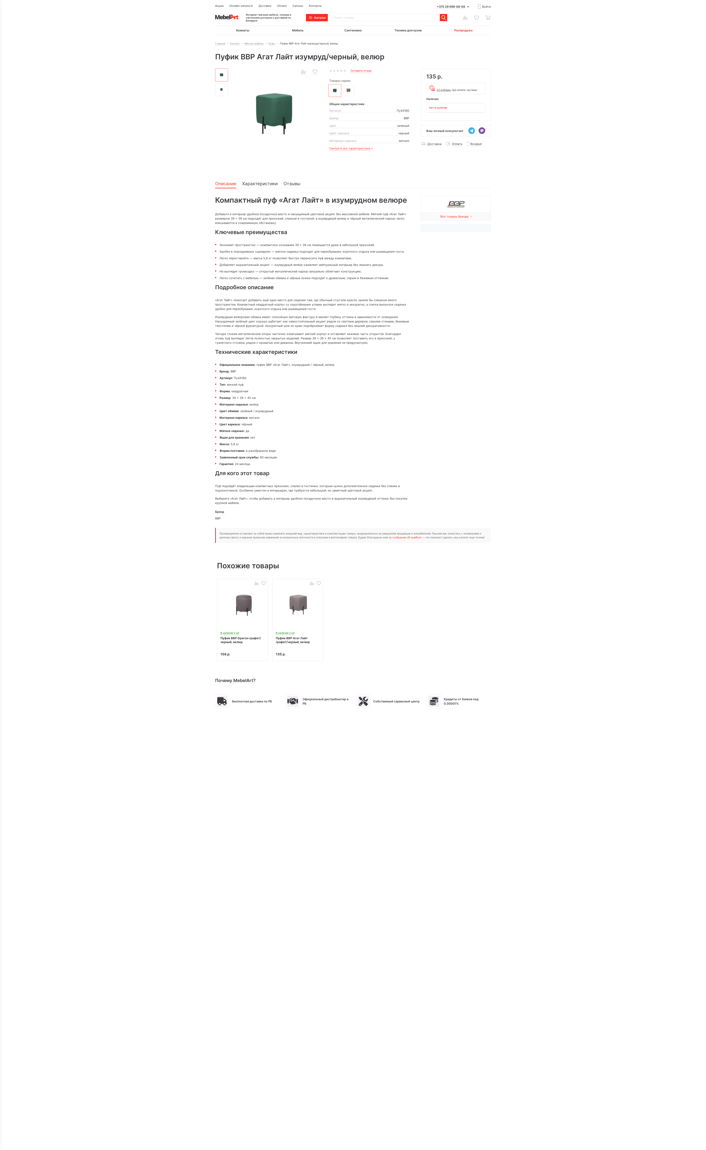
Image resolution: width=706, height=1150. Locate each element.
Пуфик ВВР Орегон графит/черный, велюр (240, 640)
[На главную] (226, 16)
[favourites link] (476, 18)
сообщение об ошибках (407, 537)
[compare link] (465, 18)
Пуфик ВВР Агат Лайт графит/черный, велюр (293, 640)
